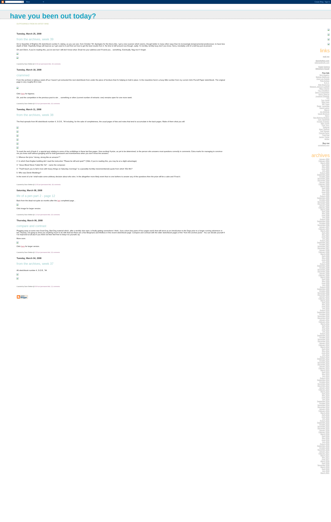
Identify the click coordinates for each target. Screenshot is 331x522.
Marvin (326, 110)
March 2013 (325, 370)
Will (323, 104)
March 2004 (325, 163)
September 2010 (323, 312)
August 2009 (324, 287)
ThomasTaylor (324, 133)
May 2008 (325, 258)
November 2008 (323, 270)
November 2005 (323, 202)
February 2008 (324, 252)
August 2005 (324, 196)
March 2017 (325, 456)
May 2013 (325, 374)
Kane (327, 104)
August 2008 (324, 264)
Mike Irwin (325, 102)
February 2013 (324, 368)
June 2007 (325, 237)
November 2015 (323, 426)
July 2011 (325, 332)
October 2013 (324, 382)
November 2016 (323, 450)
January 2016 (324, 430)
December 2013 (323, 386)
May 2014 (325, 395)
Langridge (325, 106)
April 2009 (325, 279)
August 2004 (324, 173)
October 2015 (324, 425)
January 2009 (324, 273)
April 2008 (325, 256)
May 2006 (325, 213)
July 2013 (325, 376)
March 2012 (325, 347)
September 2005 (323, 198)
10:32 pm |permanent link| (43, 64)
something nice (323, 145)
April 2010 (325, 302)
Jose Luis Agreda (322, 79)
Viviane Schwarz (323, 122)
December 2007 (323, 248)
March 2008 (325, 254)
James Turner (324, 137)
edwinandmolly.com (322, 63)
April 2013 (325, 372)
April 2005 (325, 188)
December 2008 (323, 271)
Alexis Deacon (323, 94)
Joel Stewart (324, 131)
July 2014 (325, 399)
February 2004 (324, 161)
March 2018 (325, 461)
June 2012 (325, 353)
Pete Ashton (324, 81)
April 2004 (325, 165)
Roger (319, 106)
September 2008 (323, 266)
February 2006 (324, 208)
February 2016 (324, 432)
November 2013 (323, 384)
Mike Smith (325, 123)
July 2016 (325, 442)
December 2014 (323, 407)
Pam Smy (325, 125)
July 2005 (325, 194)
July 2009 (325, 285)
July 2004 (325, 171)
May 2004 (325, 167)
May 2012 (325, 351)
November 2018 (323, 465)
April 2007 (325, 233)
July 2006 (325, 217)
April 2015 (325, 415)
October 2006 (324, 223)
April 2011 (325, 326)
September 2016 (323, 446)
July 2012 (325, 355)
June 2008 (325, 260)
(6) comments (55, 103)
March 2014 (325, 392)
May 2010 (325, 304)
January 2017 (324, 452)
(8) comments (56, 184)
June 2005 (325, 192)
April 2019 (325, 469)
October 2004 (324, 177)
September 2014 (323, 401)
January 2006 (324, 206)
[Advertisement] (322, 500)
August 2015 (324, 421)
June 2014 (325, 397)
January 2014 (324, 388)
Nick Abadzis (324, 75)
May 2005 (325, 190)
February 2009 (324, 275)
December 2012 (323, 364)
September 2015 (323, 423)
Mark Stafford (324, 129)
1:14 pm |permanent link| (43, 214)
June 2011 (325, 330)
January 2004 (324, 159)
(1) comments (55, 286)
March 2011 (325, 324)
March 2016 (325, 434)
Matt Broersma (323, 85)
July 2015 (325, 419)
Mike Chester (324, 89)
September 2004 (323, 175)
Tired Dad (325, 135)
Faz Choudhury (323, 91)
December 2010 (323, 318)
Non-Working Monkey (321, 118)
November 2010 (323, 316)
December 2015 (323, 428)
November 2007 (323, 246)
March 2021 (325, 473)
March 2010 (325, 301)
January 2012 (324, 343)
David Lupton (324, 108)
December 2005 (323, 204)
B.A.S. (326, 83)
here (23, 94)
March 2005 (325, 186)
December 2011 (323, 341)
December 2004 (323, 180)
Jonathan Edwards (322, 96)
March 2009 (325, 277)
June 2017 (325, 459)
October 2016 (324, 448)
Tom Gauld (325, 100)
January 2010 (324, 297)
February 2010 (324, 299)
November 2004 (323, 179)
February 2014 (324, 390)
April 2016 (325, 436)
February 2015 (324, 411)
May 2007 (325, 235)
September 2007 (323, 242)
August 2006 (324, 219)
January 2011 (324, 320)
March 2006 (325, 210)
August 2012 (324, 357)
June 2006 (325, 215)
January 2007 (324, 227)
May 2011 (325, 328)
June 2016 (325, 440)
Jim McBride (324, 112)
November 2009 (323, 293)
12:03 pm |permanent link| (43, 184)
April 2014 (325, 394)
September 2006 (323, 221)
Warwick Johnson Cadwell (319, 87)
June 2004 (325, 169)
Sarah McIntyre (323, 114)
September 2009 (323, 289)
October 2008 (324, 268)
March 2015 (325, 413)
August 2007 (324, 240)
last (58, 201)
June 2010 (325, 306)
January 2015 (324, 409)
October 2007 (324, 244)
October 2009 (324, 291)
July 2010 (325, 308)
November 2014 (323, 405)
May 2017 (325, 457)
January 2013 (324, 366)
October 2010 (324, 314)
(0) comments (56, 64)
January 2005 (324, 182)
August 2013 (324, 378)
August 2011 (324, 333)
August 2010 (324, 310)
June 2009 (325, 283)
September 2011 (323, 335)
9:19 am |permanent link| (43, 103)
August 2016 (324, 444)
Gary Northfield (323, 120)
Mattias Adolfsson (322, 77)
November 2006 (323, 225)
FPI (328, 98)
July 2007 (325, 239)
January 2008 (324, 250)
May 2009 (325, 281)
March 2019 (325, 467)
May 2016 (325, 438)
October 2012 (324, 361)
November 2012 (323, 363)
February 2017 (324, 454)
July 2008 (325, 262)
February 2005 (324, 184)
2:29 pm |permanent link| (43, 252)
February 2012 (324, 345)
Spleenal (326, 127)
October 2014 (324, 403)
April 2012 (325, 349)
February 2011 (324, 322)
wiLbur (327, 139)
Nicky (327, 116)
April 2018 (325, 463)
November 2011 (323, 339)
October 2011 (324, 337)
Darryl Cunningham (322, 93)
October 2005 (324, 200)
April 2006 (325, 211)
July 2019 (325, 471)
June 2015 (325, 417)
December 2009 (323, 295)
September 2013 (323, 380)
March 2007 (325, 231)
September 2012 (323, 359)
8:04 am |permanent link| (43, 286)
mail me (326, 57)
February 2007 (324, 229)
